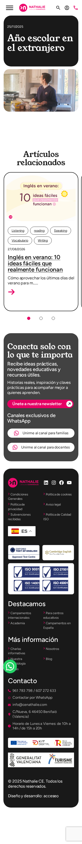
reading (39, 231)
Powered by (16, 677)
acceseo (51, 795)
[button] (11, 292)
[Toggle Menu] (9, 7)
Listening (18, 231)
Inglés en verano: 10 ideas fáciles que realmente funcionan (35, 263)
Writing (43, 240)
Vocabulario (20, 240)
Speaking (60, 231)
